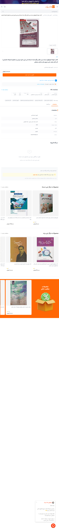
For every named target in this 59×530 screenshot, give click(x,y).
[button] (2, 204)
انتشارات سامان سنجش (48, 100)
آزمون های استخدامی (48, 67)
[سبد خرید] (4, 7)
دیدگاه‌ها (48, 104)
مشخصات (54, 104)
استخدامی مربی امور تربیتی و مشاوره (27, 100)
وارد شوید (35, 174)
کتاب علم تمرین (8, 100)
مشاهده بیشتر (5, 187)
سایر (57, 56)
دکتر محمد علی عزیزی (38, 100)
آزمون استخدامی (15, 100)
